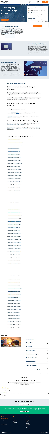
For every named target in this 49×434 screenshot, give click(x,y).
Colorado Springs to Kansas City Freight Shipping (14, 251)
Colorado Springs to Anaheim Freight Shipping (14, 324)
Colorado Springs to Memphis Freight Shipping (14, 233)
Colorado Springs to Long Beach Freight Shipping (14, 242)
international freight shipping (20, 124)
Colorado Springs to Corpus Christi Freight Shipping (15, 288)
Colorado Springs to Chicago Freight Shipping (14, 297)
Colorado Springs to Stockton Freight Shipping (14, 160)
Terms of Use (46, 432)
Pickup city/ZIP (29, 14)
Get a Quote (45, 2)
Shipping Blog (14, 420)
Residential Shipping (31, 357)
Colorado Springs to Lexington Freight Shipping (14, 245)
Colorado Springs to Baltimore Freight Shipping (14, 306)
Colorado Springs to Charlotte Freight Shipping (14, 300)
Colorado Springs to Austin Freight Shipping (14, 312)
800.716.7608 (25, 128)
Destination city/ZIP (40, 14)
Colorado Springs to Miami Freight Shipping (14, 227)
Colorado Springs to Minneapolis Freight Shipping (14, 221)
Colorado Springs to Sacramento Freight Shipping (14, 184)
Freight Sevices (30, 339)
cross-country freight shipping (11, 124)
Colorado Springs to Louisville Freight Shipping (14, 236)
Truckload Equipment (31, 365)
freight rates (10, 31)
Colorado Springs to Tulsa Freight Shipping (14, 148)
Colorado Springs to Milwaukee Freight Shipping (14, 224)
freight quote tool (19, 128)
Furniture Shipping (31, 361)
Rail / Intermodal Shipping (33, 369)
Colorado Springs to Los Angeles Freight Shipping (14, 239)
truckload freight (14, 29)
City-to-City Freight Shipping (24, 404)
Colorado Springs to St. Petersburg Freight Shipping (15, 163)
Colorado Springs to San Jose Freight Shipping (14, 169)
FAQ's (14, 421)
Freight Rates (29, 342)
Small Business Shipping (32, 354)
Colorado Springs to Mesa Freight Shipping (14, 230)
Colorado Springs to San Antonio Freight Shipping (14, 178)
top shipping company (5, 33)
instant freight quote (12, 127)
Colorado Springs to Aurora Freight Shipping (14, 315)
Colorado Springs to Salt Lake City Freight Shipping (15, 181)
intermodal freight (6, 29)
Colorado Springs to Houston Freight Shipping (14, 260)
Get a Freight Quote (5, 19)
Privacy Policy (42, 432)
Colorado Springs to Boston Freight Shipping (14, 303)
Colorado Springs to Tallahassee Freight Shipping (14, 157)
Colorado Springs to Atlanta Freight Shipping (14, 318)
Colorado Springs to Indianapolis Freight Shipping (14, 257)
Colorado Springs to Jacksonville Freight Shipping (14, 254)
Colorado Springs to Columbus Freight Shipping (14, 291)
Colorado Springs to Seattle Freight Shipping (14, 166)
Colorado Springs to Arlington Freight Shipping (14, 321)
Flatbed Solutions (30, 350)
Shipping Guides (15, 422)
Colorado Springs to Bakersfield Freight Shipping (14, 309)
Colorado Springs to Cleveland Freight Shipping (14, 294)
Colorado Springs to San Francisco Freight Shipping (15, 172)
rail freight (19, 29)
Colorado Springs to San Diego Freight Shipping (14, 175)
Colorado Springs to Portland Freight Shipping (14, 190)
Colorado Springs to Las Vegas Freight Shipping (14, 248)
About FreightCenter (3, 420)
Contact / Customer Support (4, 424)
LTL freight (10, 29)
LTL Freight (29, 346)
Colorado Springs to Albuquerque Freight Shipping (15, 327)
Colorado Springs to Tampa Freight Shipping (14, 154)
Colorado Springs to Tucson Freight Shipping (14, 151)
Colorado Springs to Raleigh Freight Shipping (14, 187)
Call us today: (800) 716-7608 (24, 4)
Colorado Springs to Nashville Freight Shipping (14, 218)
